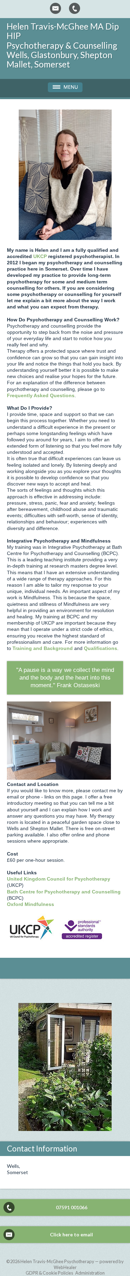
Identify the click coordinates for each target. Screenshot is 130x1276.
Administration (90, 1273)
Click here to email (71, 1234)
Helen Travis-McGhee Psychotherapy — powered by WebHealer (72, 1264)
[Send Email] (55, 8)
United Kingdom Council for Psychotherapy (58, 879)
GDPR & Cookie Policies (49, 1273)
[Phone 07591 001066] (75, 8)
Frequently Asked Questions (41, 395)
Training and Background (42, 648)
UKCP (40, 256)
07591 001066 (71, 1207)
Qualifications (100, 648)
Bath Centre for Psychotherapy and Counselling (64, 891)
